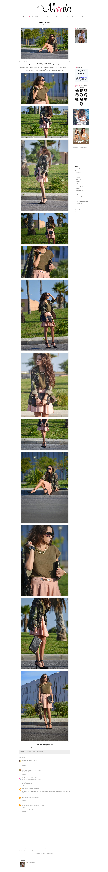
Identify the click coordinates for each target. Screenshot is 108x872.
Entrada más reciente (23, 848)
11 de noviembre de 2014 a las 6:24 (32, 803)
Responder (24, 765)
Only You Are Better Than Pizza (82, 198)
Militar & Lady (79, 196)
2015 (77, 209)
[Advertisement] (44, 839)
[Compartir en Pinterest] (42, 751)
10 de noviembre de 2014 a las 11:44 (30, 777)
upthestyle (24, 760)
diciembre (79, 207)
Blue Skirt (78, 194)
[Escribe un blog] (38, 751)
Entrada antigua (67, 848)
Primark (57, 747)
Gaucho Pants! (79, 199)
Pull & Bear (51, 744)
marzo (78, 175)
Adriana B (24, 788)
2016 (77, 211)
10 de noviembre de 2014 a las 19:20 (32, 797)
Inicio (46, 848)
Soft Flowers (79, 203)
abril (78, 177)
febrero (78, 174)
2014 (77, 170)
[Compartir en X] (39, 751)
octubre (78, 188)
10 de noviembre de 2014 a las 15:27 (32, 788)
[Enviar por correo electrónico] (37, 751)
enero (78, 172)
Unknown (24, 797)
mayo (78, 179)
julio (78, 183)
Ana (23, 777)
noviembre (79, 190)
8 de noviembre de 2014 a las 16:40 (33, 760)
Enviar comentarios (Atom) (29, 850)
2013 (77, 168)
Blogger (51, 853)
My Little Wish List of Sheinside (82, 201)
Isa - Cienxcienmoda (31, 862)
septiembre (79, 186)
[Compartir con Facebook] (41, 751)
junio (78, 181)
